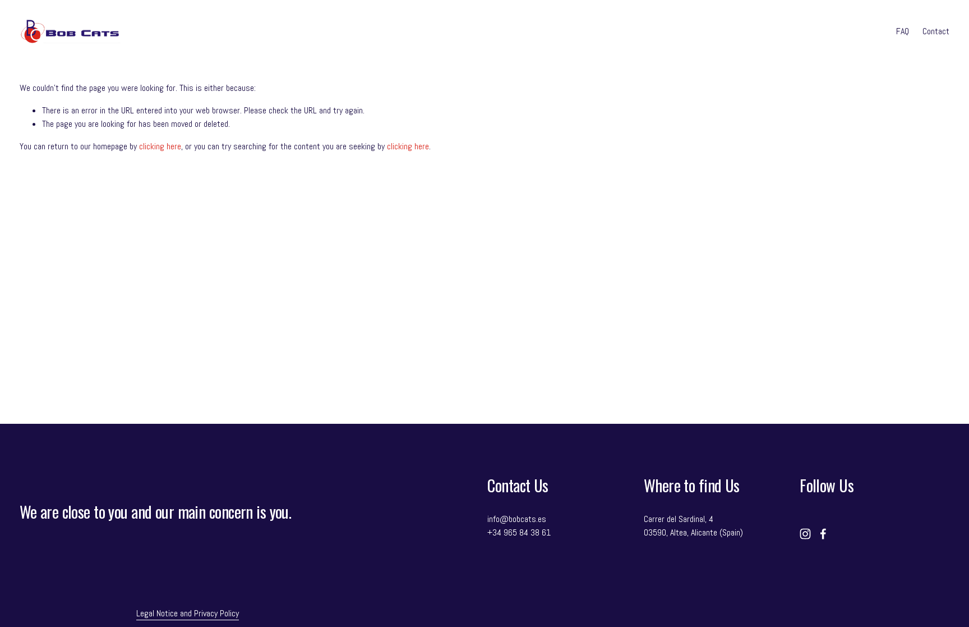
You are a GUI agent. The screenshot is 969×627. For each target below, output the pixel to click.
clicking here (160, 146)
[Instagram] (805, 533)
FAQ (902, 31)
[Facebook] (823, 533)
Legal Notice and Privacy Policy (187, 613)
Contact (935, 31)
